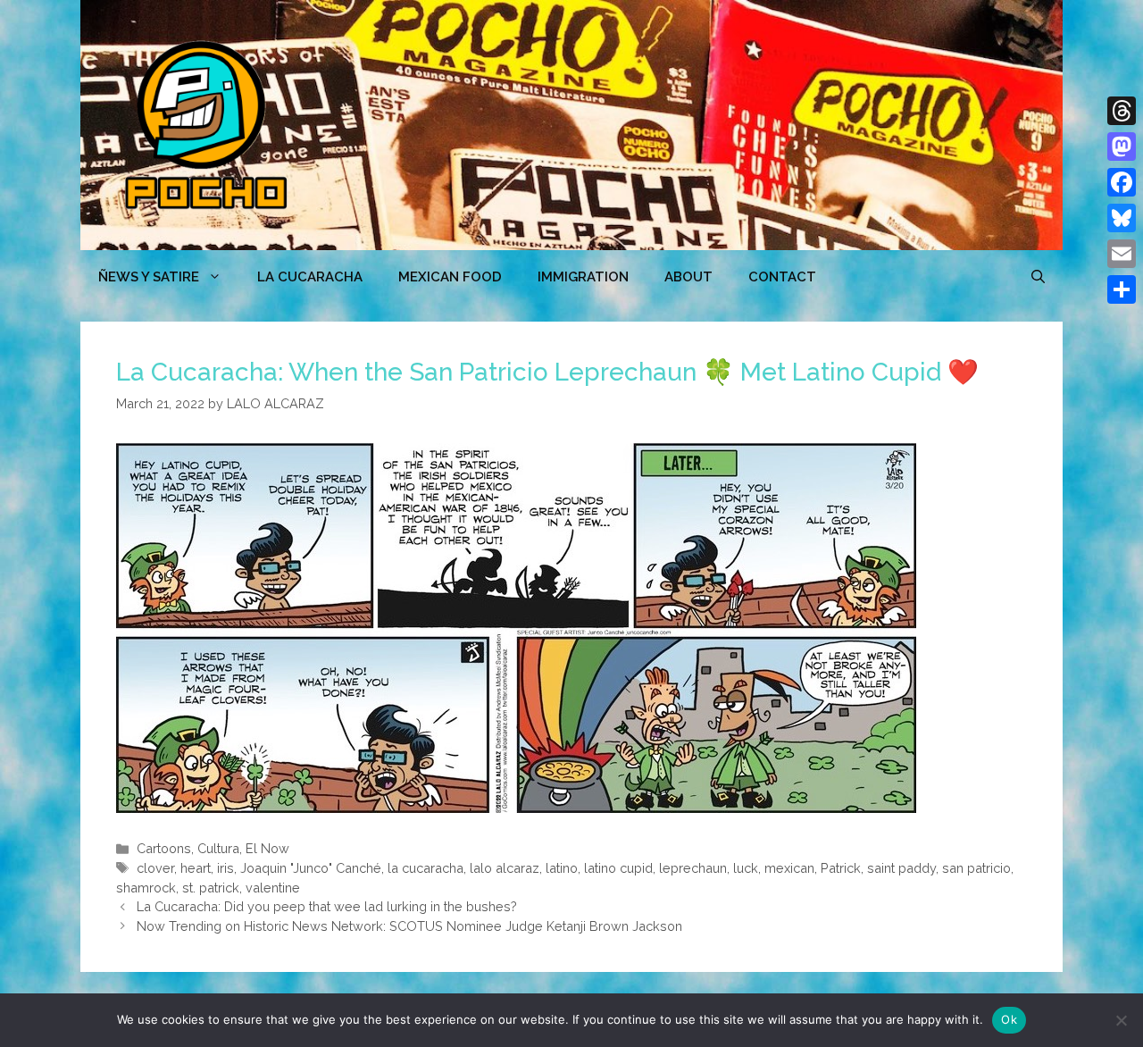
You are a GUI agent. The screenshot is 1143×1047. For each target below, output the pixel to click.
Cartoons (164, 848)
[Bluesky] (1121, 218)
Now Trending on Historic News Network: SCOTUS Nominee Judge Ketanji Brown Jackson (409, 926)
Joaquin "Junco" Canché (310, 867)
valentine (273, 887)
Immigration (583, 277)
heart (195, 867)
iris (225, 867)
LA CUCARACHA (310, 277)
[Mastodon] (1121, 146)
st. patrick (210, 887)
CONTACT (782, 277)
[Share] (1121, 289)
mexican (789, 867)
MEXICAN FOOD (450, 277)
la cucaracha (425, 867)
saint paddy (901, 867)
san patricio (976, 867)
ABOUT (688, 277)
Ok (1009, 1019)
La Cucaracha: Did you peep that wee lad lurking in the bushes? (327, 906)
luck (745, 867)
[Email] (1121, 254)
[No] (1121, 1020)
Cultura (218, 848)
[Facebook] (1121, 182)
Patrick (841, 867)
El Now (267, 848)
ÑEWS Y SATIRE (148, 277)
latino (562, 867)
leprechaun (693, 867)
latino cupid (618, 867)
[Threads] (1121, 111)
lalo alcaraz (504, 867)
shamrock (146, 887)
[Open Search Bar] (1038, 277)
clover (155, 867)
